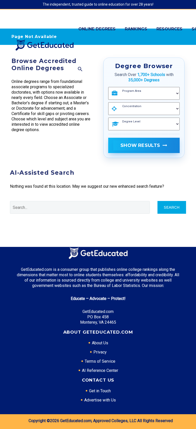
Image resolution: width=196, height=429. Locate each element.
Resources (169, 29)
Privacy (100, 352)
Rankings (136, 29)
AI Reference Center (100, 370)
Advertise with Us (100, 400)
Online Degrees (97, 29)
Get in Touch (100, 390)
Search (172, 207)
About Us (100, 342)
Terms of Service (100, 361)
